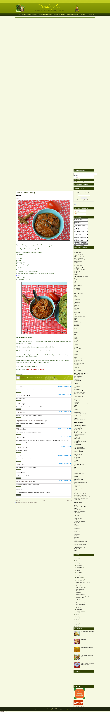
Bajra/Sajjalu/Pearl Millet (78, 374)
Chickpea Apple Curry (80, 585)
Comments (79, 214)
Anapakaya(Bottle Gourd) (79, 473)
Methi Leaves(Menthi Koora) (79, 521)
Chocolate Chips (77, 288)
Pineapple (76, 344)
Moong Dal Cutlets (80, 597)
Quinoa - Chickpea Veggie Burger (82, 596)
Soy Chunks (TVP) (77, 457)
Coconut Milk (76, 324)
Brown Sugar (76, 465)
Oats (75, 406)
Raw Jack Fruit (77, 534)
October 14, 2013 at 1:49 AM (64, 411)
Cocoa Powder (77, 289)
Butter (75, 295)
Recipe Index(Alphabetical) (29, 14)
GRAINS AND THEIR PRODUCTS (81, 373)
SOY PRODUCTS (78, 454)
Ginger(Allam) (77, 438)
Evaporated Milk (77, 302)
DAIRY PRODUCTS (78, 293)
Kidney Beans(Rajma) (78, 261)
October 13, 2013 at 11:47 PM (64, 403)
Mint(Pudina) (76, 442)
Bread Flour (76, 357)
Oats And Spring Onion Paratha (82, 606)
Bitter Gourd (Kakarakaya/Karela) (80, 482)
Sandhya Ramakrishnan (24, 481)
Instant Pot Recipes (59, 14)
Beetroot (75, 480)
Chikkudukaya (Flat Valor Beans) (80, 495)
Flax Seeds (76, 435)
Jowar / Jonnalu (77, 389)
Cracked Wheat (77, 386)
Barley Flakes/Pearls (78, 376)
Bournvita (76, 286)
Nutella (75, 291)
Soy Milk (76, 458)
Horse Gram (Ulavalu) (78, 258)
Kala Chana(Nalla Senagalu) (79, 259)
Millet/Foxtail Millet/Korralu (79, 398)
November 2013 (80, 609)
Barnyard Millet (77, 377)
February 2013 (79, 567)
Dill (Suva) (76, 431)
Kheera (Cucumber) (77, 518)
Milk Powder (76, 308)
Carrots (75, 489)
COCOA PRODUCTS (78, 285)
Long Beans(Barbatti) (78, 519)
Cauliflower (76, 491)
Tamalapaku (56, 5)
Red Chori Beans (77, 271)
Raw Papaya (76, 537)
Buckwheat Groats (77, 380)
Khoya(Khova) (77, 305)
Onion (75, 524)
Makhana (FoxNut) (77, 327)
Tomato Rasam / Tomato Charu (87, 647)
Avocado (75, 335)
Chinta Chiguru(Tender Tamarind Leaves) (82, 496)
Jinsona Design (54, 709)
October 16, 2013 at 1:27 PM (64, 472)
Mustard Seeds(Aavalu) (78, 444)
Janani (18, 464)
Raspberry (76, 345)
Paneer (75, 309)
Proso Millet (76, 402)
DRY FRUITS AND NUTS (79, 316)
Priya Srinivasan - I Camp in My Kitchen (29, 420)
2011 (76, 560)
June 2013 (79, 574)
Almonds (75, 318)
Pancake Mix (76, 364)
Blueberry (76, 338)
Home (18, 14)
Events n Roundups (72, 14)
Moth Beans (76, 268)
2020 (76, 623)
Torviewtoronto (21, 395)
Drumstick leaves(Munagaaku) (80, 506)
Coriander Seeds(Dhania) (79, 426)
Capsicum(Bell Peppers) (78, 488)
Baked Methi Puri (79, 584)
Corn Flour (76, 361)
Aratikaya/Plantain (77, 475)
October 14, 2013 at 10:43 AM (64, 428)
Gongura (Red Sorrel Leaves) (79, 511)
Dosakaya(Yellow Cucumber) (79, 504)
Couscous (76, 385)
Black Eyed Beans (77, 252)
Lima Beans (76, 262)
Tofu (75, 461)
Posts (77, 211)
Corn (75, 501)
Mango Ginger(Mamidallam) (79, 440)
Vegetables (50, 377)
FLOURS (76, 351)
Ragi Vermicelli (77, 408)
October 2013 (79, 580)
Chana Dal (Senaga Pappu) (79, 254)
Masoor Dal (76, 264)
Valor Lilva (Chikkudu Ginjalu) (80, 548)
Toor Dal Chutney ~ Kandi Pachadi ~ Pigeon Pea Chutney (87, 664)
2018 (76, 619)
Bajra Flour (76, 354)
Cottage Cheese (77, 301)
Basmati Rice (76, 379)
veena (18, 489)
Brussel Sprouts (77, 485)
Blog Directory (3, 711)
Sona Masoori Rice (77, 416)
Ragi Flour (76, 366)
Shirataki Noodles (77, 415)
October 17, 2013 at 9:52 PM (64, 480)
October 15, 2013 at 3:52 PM (64, 463)
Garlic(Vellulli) (77, 437)
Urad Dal (75, 274)
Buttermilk (76, 296)
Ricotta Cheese (77, 311)
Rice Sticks (76, 409)
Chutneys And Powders (37, 377)
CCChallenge (29, 377)
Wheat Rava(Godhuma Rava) (79, 419)
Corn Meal (76, 383)
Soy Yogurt (76, 460)
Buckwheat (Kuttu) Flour (79, 358)
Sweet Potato (76, 543)
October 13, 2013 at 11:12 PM (64, 394)
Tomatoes (45, 377)
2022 (76, 626)
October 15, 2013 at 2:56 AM (64, 455)
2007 (76, 557)
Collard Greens (77, 499)
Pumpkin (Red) (77, 531)
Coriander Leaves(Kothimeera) (80, 425)
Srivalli (18, 437)
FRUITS (76, 332)
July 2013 (78, 575)
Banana (75, 337)
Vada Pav (78, 599)
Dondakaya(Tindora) (78, 502)
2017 (76, 617)
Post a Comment (20, 497)
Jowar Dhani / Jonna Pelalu (79, 390)
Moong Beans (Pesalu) (78, 265)
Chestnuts (76, 321)
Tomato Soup (78, 601)
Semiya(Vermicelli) (77, 412)
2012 (76, 562)
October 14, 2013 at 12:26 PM (64, 436)
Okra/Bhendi (76, 522)
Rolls (75, 282)
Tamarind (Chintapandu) (78, 451)
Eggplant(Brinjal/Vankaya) (79, 509)
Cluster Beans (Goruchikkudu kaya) (81, 498)
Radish (75, 532)
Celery (75, 492)
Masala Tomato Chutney (25, 192)
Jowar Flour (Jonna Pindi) (79, 363)
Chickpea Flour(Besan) (78, 360)
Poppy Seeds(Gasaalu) (78, 447)
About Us (82, 14)
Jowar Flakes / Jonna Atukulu (79, 392)
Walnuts (75, 330)
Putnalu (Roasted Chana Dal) (79, 269)
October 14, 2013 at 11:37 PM (64, 446)
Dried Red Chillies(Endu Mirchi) (80, 432)
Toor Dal (75, 272)
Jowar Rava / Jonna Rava (79, 393)
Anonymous (20, 447)
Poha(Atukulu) (77, 400)
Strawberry (76, 347)
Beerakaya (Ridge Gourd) (79, 479)
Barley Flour (76, 356)
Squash (75, 540)
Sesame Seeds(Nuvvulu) (78, 450)
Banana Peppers (77, 477)
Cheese (75, 298)
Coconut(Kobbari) (77, 322)
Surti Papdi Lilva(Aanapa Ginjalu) (80, 541)
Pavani (18, 387)
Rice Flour (76, 369)
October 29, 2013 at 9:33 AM (64, 489)
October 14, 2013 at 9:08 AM (64, 420)
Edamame (76, 508)
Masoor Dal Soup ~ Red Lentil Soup (83, 582)
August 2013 (79, 577)
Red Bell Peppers (77, 538)
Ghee (75, 303)
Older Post (69, 500)
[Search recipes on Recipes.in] (79, 706)
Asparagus (76, 476)
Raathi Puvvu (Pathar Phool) (79, 448)
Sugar (75, 468)
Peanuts (75, 328)
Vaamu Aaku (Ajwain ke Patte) (80, 547)
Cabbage (75, 486)
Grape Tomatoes (77, 512)
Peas (75, 527)
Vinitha (18, 404)
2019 (76, 621)
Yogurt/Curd (76, 314)
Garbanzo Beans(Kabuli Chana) (80, 256)
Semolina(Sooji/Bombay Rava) (80, 413)
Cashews (75, 319)
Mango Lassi (78, 592)
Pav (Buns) (76, 279)
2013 (76, 563)
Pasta (75, 399)
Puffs (75, 281)
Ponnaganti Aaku (77, 528)
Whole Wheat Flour (77, 370)
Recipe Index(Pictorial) (45, 14)
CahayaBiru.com (71, 709)
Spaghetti (75, 418)
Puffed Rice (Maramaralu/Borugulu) (81, 403)
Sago (75, 411)
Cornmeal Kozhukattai (80, 604)
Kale (75, 517)
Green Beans (76, 514)
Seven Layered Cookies (80, 602)
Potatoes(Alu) (76, 530)
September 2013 (80, 579)
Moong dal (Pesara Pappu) (79, 267)
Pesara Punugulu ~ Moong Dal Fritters (87, 656)
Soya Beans (76, 455)
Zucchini (75, 550)
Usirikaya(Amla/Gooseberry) (79, 348)
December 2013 (80, 611)
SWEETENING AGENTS (79, 464)
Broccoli (75, 483)
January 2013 (79, 565)
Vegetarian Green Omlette (81, 587)
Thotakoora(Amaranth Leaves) (80, 544)
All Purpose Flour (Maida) (79, 353)
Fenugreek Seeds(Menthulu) (79, 434)
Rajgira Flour (76, 367)
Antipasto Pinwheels (80, 589)
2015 (76, 614)
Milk (75, 306)
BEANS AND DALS (78, 251)
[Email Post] (54, 377)
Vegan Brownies (79, 590)
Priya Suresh (20, 456)
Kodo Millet (76, 395)
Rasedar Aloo (78, 607)
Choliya (75, 255)
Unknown (19, 412)
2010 (76, 558)
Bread (75, 278)
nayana (18, 473)
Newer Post (17, 500)
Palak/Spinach (76, 525)
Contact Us (91, 14)
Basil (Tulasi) (76, 424)
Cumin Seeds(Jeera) (78, 428)
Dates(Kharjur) (77, 325)
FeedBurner (87, 200)
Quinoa (75, 405)
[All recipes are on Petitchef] (78, 704)
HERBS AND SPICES (78, 422)
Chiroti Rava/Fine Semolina (79, 382)
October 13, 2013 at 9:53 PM (64, 386)
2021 (76, 624)
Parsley (75, 445)
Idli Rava (75, 387)
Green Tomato (76, 515)
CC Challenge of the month (35, 369)
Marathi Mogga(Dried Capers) (80, 441)
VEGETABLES (77, 472)
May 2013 (79, 572)
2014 (76, 612)
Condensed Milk (77, 299)
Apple (75, 334)
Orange (75, 343)
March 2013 (79, 569)
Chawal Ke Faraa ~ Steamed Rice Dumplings (87, 632)
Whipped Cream (77, 312)
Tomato (75, 546)
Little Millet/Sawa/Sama (78, 396)
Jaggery (75, 467)
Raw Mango (76, 535)
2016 (76, 616)
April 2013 (79, 570)
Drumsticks (76, 505)
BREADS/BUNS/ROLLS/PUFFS (81, 276)
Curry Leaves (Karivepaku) (79, 429)
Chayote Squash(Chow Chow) (80, 493)
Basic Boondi (83, 639)
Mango (75, 341)
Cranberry (76, 340)
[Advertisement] (43, 179)
